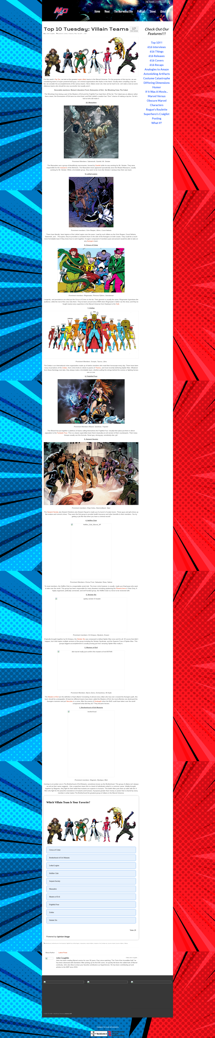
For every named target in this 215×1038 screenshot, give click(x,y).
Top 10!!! (79, 33)
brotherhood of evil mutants (59, 943)
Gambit (98, 165)
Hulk (117, 304)
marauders (83, 943)
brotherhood (48, 943)
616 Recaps (157, 64)
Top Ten (57, 79)
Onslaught (98, 701)
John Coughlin (50, 33)
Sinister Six (81, 639)
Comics (66, 33)
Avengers (90, 241)
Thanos (98, 368)
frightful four (70, 943)
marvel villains (89, 943)
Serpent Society (52, 512)
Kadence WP (68, 1013)
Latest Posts (62, 952)
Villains (126, 943)
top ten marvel (111, 943)
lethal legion (76, 943)
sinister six (104, 943)
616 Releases (157, 56)
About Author (50, 952)
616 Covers (157, 60)
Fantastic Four (62, 433)
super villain (82, 79)
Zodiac (64, 368)
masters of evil (97, 943)
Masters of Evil (53, 697)
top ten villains (120, 943)
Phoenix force (121, 588)
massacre (64, 168)
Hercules (69, 701)
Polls (75, 33)
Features (71, 33)
